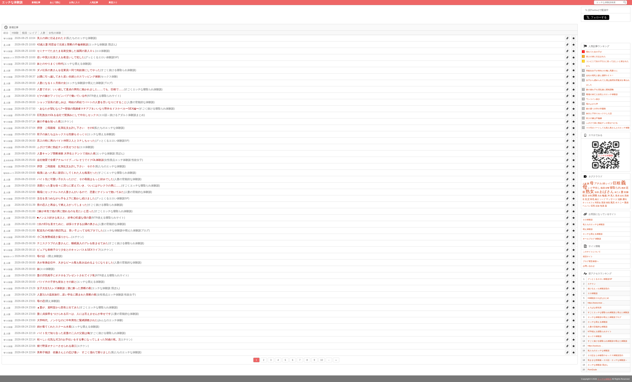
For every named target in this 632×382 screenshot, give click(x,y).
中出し (596, 187)
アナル (598, 183)
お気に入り (74, 2)
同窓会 (598, 202)
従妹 (598, 206)
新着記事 (36, 2)
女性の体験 (55, 32)
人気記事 (94, 2)
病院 (608, 202)
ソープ (602, 199)
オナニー (619, 202)
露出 (625, 199)
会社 (622, 196)
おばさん (606, 192)
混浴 (603, 202)
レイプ (609, 183)
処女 (584, 195)
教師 (623, 188)
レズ (590, 188)
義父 (597, 199)
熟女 (590, 191)
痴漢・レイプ (29, 32)
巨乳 (593, 206)
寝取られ (615, 187)
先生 (600, 196)
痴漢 (603, 188)
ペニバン (586, 206)
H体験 (15, 32)
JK (608, 195)
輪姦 (604, 195)
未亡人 (617, 192)
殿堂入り (113, 2)
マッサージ (611, 199)
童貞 (617, 195)
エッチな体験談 (12, 2)
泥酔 (620, 199)
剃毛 (592, 199)
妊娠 (626, 192)
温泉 (597, 192)
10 (321, 360)
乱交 (587, 199)
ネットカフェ (588, 202)
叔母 (590, 196)
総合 (5, 32)
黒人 (612, 195)
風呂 (612, 202)
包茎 (602, 206)
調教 (594, 195)
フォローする (596, 17)
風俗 (626, 202)
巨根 (616, 183)
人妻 (584, 184)
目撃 (607, 188)
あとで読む (55, 2)
